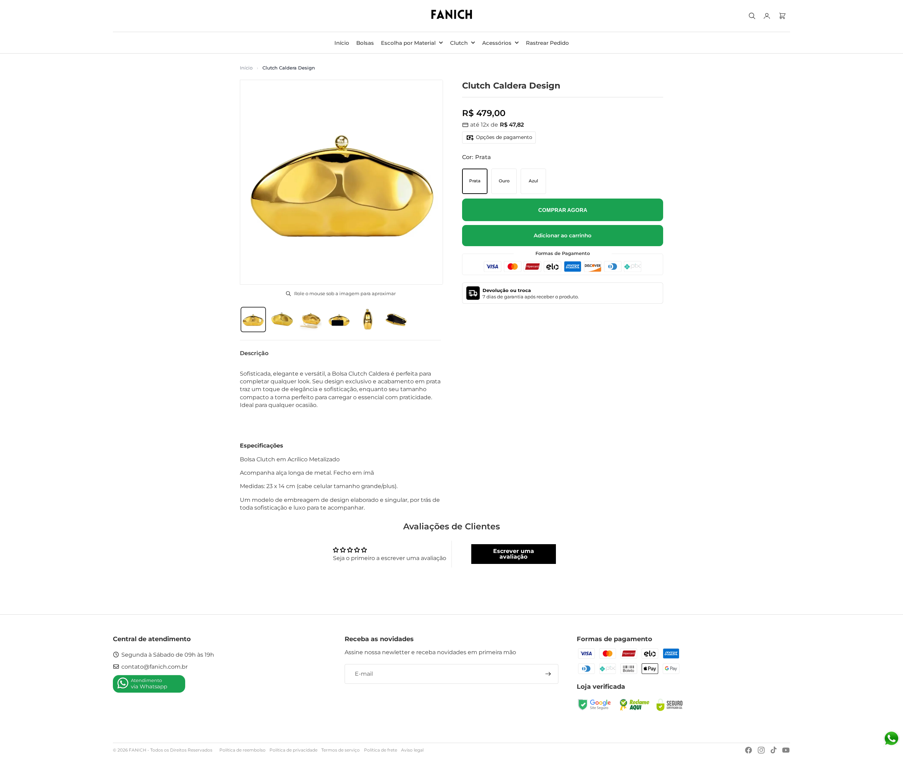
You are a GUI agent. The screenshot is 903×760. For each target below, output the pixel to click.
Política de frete (380, 750)
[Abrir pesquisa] (752, 16)
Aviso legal (412, 750)
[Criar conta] (548, 674)
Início (246, 68)
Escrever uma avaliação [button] (513, 554)
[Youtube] (786, 750)
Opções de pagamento (504, 137)
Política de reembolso (242, 750)
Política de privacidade (293, 750)
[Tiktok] (773, 750)
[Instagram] (761, 750)
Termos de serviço (340, 750)
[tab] (253, 319)
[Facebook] (748, 750)
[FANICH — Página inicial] (451, 16)
